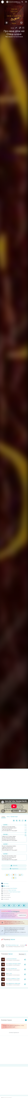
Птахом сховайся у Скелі (13, 978)
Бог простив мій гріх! (11, 968)
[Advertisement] (14, 784)
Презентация (14, 816)
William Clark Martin (12, 890)
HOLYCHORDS (6, 911)
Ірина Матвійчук (13, 888)
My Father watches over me (13, 945)
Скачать (15, 865)
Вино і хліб (9, 973)
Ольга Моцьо (5, 883)
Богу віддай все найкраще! (13, 983)
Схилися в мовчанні (11, 958)
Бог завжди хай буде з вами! (13, 963)
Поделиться (15, 868)
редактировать (13, 929)
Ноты (8, 816)
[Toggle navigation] (26, 2)
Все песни (21, 954)
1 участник (7, 886)
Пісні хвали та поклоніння (14, 37)
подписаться (22, 915)
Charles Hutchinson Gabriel (14, 891)
